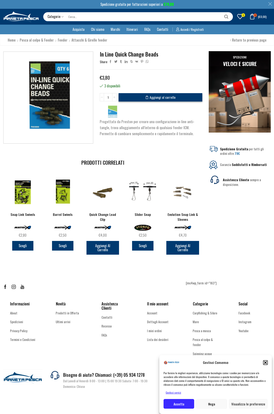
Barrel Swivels (63, 214)
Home (12, 40)
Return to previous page (249, 40)
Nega (211, 404)
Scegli (23, 245)
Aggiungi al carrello (163, 97)
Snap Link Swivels (22, 214)
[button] (265, 362)
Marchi (115, 29)
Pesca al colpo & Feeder (37, 40)
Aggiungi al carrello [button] (102, 247)
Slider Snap (143, 214)
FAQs (147, 29)
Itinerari (132, 29)
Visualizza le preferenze (248, 404)
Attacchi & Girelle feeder (89, 40)
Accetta (179, 404)
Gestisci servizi (173, 392)
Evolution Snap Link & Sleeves (183, 217)
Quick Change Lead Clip (102, 217)
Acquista (79, 29)
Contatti (162, 29)
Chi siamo (97, 29)
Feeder (62, 40)
